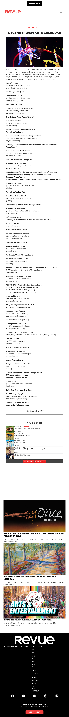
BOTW (33, 671)
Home (33, 649)
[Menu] (61, 11)
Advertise (35, 678)
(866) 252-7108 (10, 646)
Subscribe (34, 3)
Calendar (35, 673)
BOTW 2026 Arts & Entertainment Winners (28, 620)
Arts (33, 661)
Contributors (36, 691)
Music (33, 659)
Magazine (35, 681)
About (34, 683)
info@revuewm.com (23, 646)
